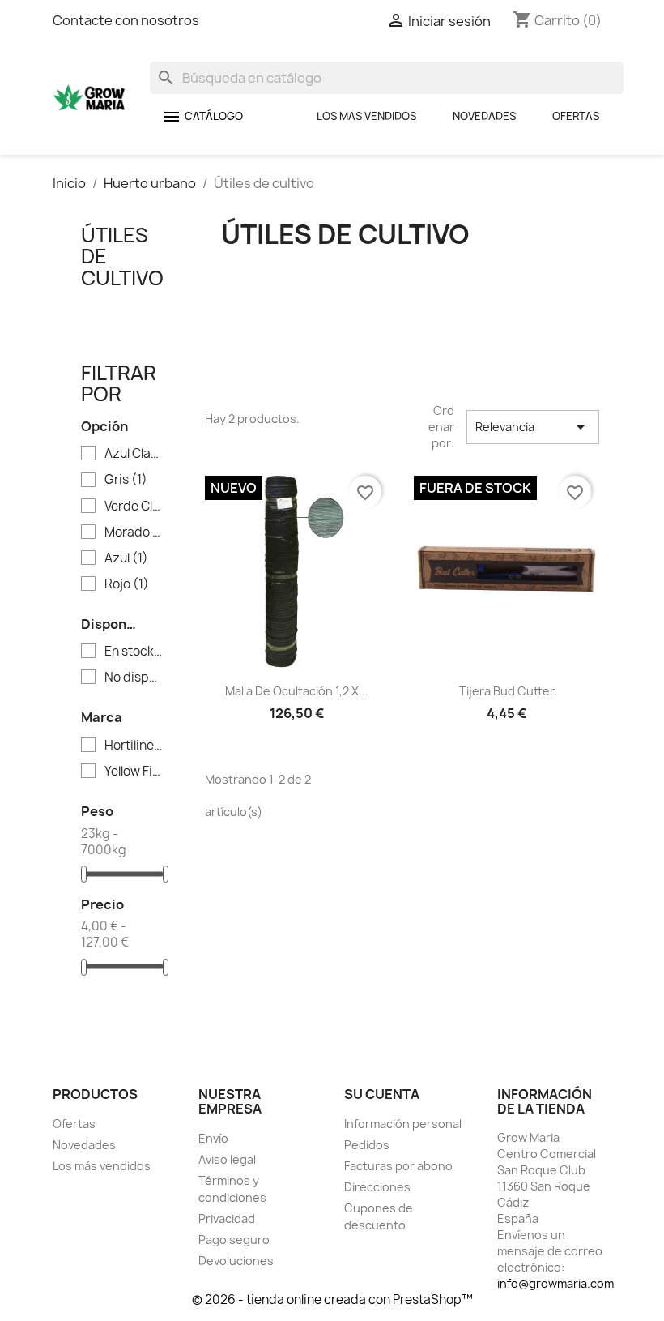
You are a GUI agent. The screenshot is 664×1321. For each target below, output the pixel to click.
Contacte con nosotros (126, 20)
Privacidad (226, 1218)
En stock (134, 651)
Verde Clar (134, 506)
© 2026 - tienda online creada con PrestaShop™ (332, 1299)
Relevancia (532, 427)
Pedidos (366, 1144)
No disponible (134, 677)
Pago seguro (234, 1239)
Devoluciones (236, 1260)
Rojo (126, 584)
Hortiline (134, 745)
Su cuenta (381, 1094)
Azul (126, 558)
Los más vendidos (102, 1166)
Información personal (403, 1123)
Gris (125, 480)
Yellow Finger (134, 771)
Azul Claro (134, 454)
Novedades (484, 116)
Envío (213, 1138)
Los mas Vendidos (366, 116)
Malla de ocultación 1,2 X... (296, 691)
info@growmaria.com (555, 1283)
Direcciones (377, 1187)
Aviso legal (227, 1159)
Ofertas (575, 116)
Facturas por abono (398, 1166)
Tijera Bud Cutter (507, 691)
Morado (134, 532)
